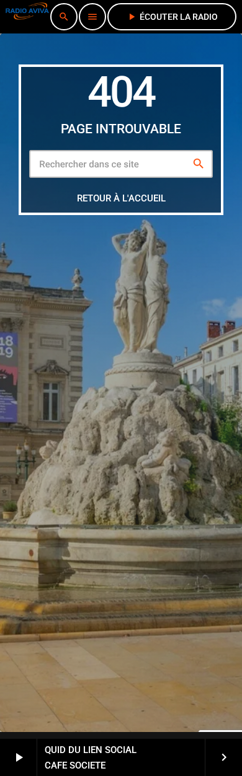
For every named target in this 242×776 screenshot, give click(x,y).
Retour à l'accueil (121, 198)
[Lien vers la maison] (27, 16)
